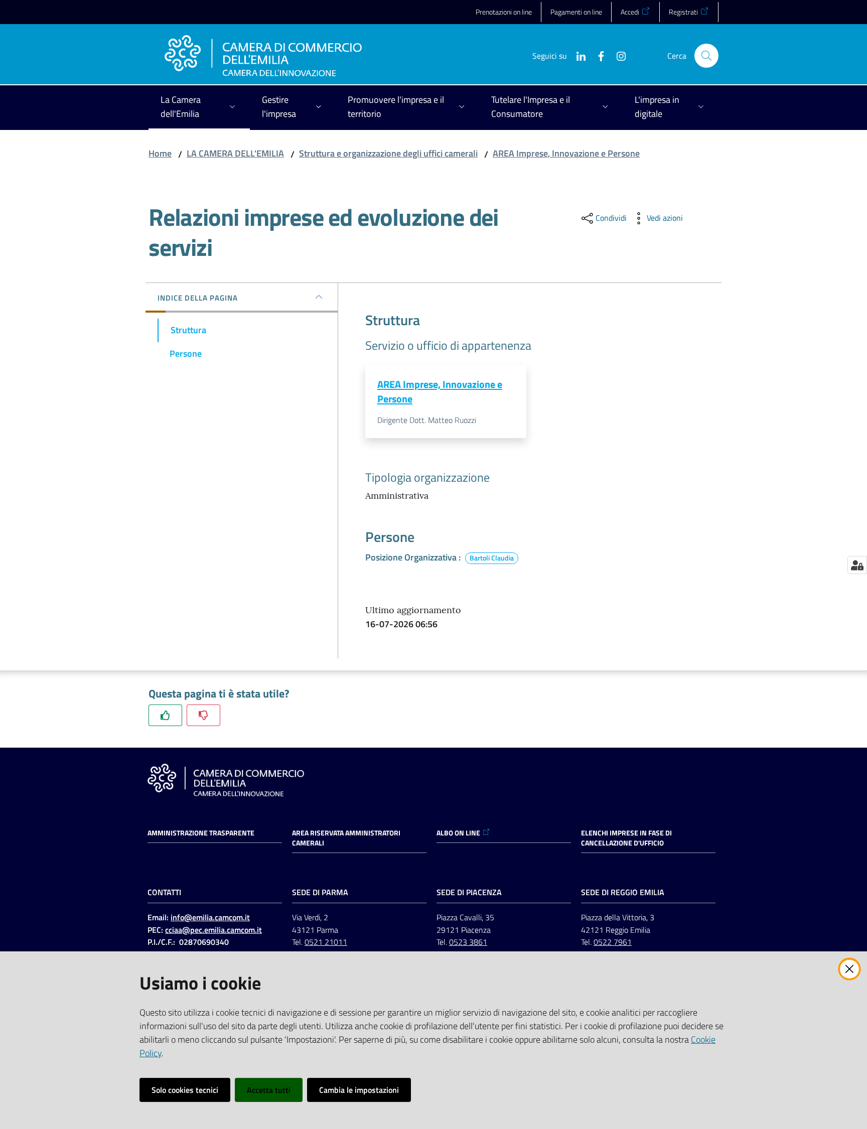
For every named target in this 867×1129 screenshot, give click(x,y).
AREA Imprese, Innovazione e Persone (566, 153)
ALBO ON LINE (458, 833)
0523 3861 (468, 942)
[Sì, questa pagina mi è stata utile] (165, 715)
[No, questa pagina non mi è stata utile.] (203, 715)
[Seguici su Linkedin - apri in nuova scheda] (577, 55)
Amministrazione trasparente (201, 833)
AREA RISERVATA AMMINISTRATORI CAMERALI (346, 838)
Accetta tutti (269, 1090)
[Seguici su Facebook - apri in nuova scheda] (597, 55)
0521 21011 (326, 942)
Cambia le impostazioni (359, 1090)
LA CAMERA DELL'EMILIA (235, 153)
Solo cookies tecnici (185, 1090)
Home (160, 153)
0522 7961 (613, 942)
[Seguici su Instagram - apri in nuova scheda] (617, 55)
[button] (706, 56)
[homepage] (263, 55)
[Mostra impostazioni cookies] (857, 565)
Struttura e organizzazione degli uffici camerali (388, 153)
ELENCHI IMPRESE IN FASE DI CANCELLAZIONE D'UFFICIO (626, 838)
